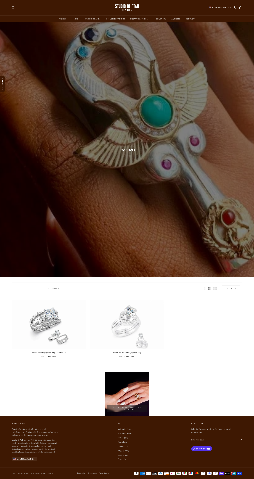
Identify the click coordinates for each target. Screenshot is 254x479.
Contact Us (122, 459)
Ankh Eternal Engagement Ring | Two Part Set (49, 353)
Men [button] (76, 19)
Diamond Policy (124, 446)
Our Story (161, 19)
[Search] (13, 7)
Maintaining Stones (125, 433)
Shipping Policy (123, 451)
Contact (189, 19)
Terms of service (104, 473)
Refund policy (81, 473)
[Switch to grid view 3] (209, 288)
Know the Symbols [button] (139, 19)
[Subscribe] (241, 440)
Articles (175, 19)
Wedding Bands (93, 19)
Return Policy (123, 442)
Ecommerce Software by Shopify (43, 473)
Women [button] (63, 19)
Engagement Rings (115, 19)
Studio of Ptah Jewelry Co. (25, 473)
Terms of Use (122, 455)
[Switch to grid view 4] (215, 288)
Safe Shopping (123, 438)
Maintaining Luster (124, 429)
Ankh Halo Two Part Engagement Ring (127, 353)
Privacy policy (92, 473)
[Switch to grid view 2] (204, 288)
